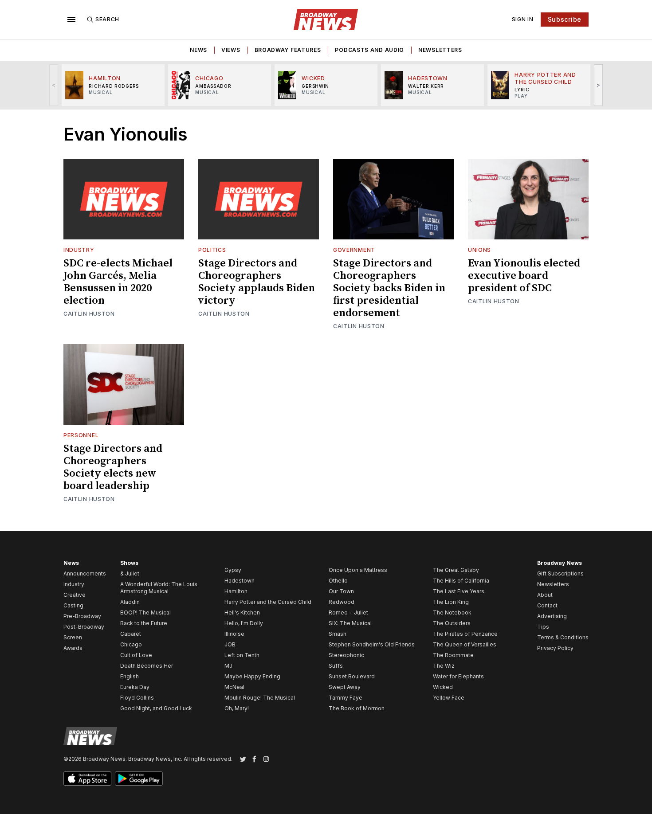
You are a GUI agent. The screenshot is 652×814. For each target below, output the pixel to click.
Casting (73, 605)
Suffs (336, 665)
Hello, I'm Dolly (243, 623)
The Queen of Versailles (464, 644)
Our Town (341, 591)
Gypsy (232, 570)
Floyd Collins (137, 697)
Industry (78, 250)
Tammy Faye (345, 697)
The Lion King (451, 602)
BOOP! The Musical (145, 612)
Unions (479, 250)
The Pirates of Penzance (465, 633)
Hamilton (235, 591)
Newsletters (440, 50)
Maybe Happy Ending (252, 676)
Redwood (341, 602)
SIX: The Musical (350, 623)
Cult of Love (136, 655)
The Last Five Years (458, 591)
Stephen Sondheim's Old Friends (372, 644)
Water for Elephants (458, 676)
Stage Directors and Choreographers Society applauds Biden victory (256, 282)
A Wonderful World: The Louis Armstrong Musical (158, 588)
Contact (547, 605)
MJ (228, 665)
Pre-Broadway (82, 616)
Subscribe (564, 19)
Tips (543, 626)
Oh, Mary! (236, 708)
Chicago (131, 644)
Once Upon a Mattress (358, 570)
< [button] (54, 85)
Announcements (84, 573)
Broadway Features (288, 50)
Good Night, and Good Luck (156, 708)
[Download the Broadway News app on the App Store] (87, 778)
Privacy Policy (555, 648)
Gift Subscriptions (560, 573)
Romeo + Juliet (348, 612)
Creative (74, 594)
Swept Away (345, 687)
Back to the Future (143, 623)
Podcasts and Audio (369, 50)
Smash (337, 633)
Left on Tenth (241, 655)
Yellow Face (448, 697)
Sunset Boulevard (352, 676)
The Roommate (453, 655)
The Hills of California (461, 580)
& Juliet (129, 573)
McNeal (234, 687)
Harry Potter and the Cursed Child (267, 602)
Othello (338, 580)
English (129, 676)
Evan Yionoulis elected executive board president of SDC (524, 276)
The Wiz (444, 665)
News (198, 50)
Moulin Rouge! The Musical (259, 697)
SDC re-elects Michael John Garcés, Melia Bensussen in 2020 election (118, 282)
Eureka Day (134, 687)
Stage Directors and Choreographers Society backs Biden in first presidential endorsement (389, 288)
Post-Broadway (83, 626)
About (545, 594)
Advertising (552, 616)
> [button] (599, 85)
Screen (72, 637)
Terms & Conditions (563, 637)
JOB (230, 644)
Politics (212, 250)
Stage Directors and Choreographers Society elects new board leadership (112, 467)
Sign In (523, 19)
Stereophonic (346, 655)
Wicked (443, 687)
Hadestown (239, 580)
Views (230, 50)
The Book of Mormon (357, 708)
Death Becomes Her (146, 665)
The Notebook (452, 612)
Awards (72, 648)
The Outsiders (452, 623)
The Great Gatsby (456, 570)
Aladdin (130, 602)
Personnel (80, 435)
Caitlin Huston (89, 313)
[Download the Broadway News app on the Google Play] (139, 778)
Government (354, 250)
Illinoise (234, 633)
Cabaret (130, 633)
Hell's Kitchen (242, 612)
